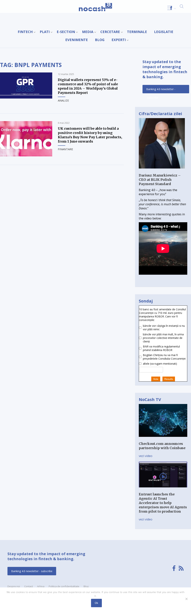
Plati (45, 31)
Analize (63, 100)
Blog (99, 40)
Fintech (25, 31)
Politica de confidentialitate (64, 586)
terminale (137, 31)
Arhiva (40, 586)
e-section (66, 31)
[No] (186, 599)
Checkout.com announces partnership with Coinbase (162, 445)
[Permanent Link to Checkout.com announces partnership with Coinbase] (163, 439)
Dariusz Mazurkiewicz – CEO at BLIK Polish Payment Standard (160, 179)
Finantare (65, 149)
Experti (119, 40)
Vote (155, 378)
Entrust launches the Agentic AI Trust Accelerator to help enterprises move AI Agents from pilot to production (163, 503)
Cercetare (110, 31)
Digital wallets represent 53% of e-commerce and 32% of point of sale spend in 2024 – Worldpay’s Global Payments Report (88, 86)
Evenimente (76, 40)
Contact (28, 586)
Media (87, 31)
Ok (96, 602)
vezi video (145, 456)
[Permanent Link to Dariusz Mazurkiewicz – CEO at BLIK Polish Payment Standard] (162, 171)
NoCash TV (150, 399)
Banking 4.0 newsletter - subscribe (160, 90)
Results (168, 378)
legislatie (163, 31)
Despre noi (13, 586)
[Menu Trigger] (169, 8)
